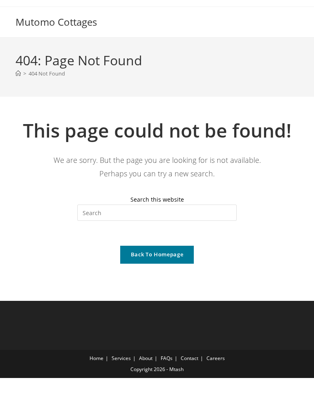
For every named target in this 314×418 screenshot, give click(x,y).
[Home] (18, 73)
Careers (215, 358)
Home (96, 358)
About (146, 358)
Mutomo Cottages (56, 22)
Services (121, 358)
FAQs (167, 358)
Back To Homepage (157, 254)
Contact (189, 358)
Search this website (157, 199)
